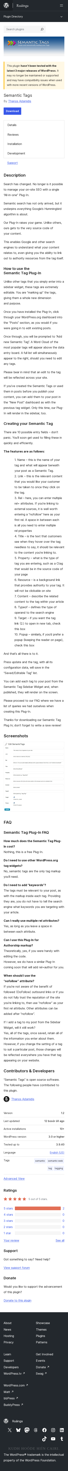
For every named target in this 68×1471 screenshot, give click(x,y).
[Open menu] (62, 5)
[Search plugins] (42, 29)
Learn (7, 1354)
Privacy (9, 1342)
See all (60, 1240)
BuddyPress (13, 1405)
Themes (41, 1329)
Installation (14, 144)
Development (16, 153)
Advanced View (14, 1178)
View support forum (17, 1267)
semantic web (55, 1160)
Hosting (9, 1336)
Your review (11, 1240)
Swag (41, 1373)
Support (12, 163)
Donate (43, 1367)
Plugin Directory (13, 16)
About (8, 1323)
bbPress (11, 1398)
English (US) (57, 1152)
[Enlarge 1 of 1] (59, 747)
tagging (59, 1168)
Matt (9, 1392)
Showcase (43, 1323)
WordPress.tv (14, 1373)
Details (12, 125)
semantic (40, 1160)
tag (50, 1168)
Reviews (13, 134)
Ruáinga (17, 1421)
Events (40, 1360)
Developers (11, 1367)
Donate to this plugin (17, 1300)
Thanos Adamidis (19, 101)
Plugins (40, 1336)
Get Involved (44, 1354)
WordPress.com (16, 1385)
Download (12, 111)
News (7, 1329)
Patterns (41, 1342)
